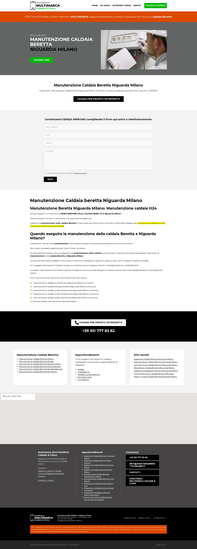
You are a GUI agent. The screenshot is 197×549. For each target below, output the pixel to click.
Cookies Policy (159, 518)
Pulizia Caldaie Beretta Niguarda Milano (159, 377)
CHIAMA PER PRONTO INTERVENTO (98, 99)
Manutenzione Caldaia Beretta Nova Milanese (40, 367)
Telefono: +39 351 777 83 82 (49, 471)
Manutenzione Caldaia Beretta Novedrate (38, 372)
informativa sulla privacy (80, 173)
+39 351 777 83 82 (138, 457)
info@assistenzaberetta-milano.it (142, 465)
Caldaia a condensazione (89, 375)
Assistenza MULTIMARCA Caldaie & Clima (142, 481)
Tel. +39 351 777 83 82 (65, 519)
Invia (50, 179)
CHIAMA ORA (41, 60)
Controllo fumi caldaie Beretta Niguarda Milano (155, 365)
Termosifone (83, 380)
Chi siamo (105, 5)
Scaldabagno (83, 372)
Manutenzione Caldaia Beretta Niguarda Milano (155, 362)
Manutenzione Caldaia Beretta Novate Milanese (40, 369)
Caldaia (81, 369)
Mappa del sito (130, 518)
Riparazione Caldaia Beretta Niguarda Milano (154, 368)
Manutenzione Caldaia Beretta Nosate (36, 361)
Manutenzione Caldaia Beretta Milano (36, 359)
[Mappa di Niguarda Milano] (98, 418)
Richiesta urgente (156, 5)
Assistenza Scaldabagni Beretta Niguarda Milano (156, 371)
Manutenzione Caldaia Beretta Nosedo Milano (40, 364)
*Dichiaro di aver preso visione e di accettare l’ (67, 173)
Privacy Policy (145, 518)
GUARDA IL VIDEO (46, 480)
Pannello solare (85, 377)
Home (95, 5)
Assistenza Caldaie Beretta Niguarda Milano (153, 359)
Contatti (134, 472)
